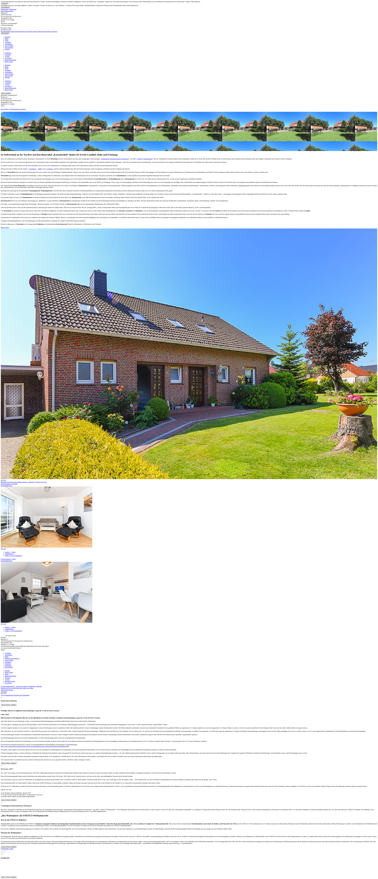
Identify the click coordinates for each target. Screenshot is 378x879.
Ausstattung (8, 44)
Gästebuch (8, 53)
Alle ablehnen (5, 7)
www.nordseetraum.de (8, 695)
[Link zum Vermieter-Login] (7, 849)
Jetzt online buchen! (7, 690)
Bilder (7, 39)
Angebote (8, 42)
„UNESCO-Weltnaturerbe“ (144, 159)
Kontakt (7, 49)
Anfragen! (4, 692)
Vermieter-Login (10, 681)
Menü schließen (6, 93)
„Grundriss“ (49, 169)
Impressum (13, 9)
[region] (189, 11)
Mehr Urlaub (9, 62)
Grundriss (8, 54)
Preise (6, 40)
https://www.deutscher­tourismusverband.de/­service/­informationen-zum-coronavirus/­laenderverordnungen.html (35, 746)
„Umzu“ (7, 56)
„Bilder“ (40, 169)
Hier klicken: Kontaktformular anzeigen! (13, 109)
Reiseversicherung (10, 60)
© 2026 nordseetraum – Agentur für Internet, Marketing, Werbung (21, 686)
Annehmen (5, 3)
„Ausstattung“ (32, 169)
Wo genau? (8, 58)
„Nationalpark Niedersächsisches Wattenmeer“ (114, 159)
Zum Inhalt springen (7, 11)
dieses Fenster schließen (9, 705)
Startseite (7, 37)
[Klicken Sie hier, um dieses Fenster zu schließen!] (1, 697)
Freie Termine (9, 46)
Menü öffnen (5, 33)
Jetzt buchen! (9, 47)
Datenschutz (4, 9)
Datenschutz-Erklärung (12, 658)
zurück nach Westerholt (22, 695)
